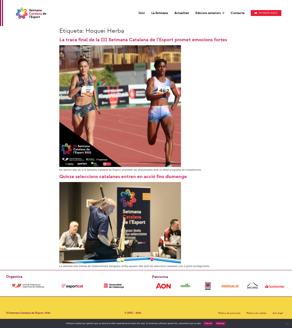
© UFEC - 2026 (133, 313)
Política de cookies (257, 313)
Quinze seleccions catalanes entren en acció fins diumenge (123, 177)
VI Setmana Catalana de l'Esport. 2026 (28, 313)
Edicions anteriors (208, 13)
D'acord (208, 323)
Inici (141, 13)
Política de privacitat (229, 313)
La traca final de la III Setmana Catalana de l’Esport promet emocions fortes (143, 40)
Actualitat (181, 13)
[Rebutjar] (287, 323)
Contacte (238, 13)
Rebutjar (220, 323)
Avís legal (278, 313)
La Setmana (159, 13)
